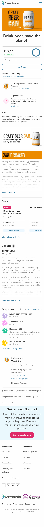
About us (6, 452)
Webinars (27, 463)
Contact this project (19, 378)
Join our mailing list (10, 478)
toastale (16, 383)
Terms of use (6, 504)
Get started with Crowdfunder (13, 76)
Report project (7, 403)
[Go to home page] (10, 3)
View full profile (18, 375)
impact (19, 190)
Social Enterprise (34, 391)
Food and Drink (10, 391)
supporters (10, 60)
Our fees (26, 468)
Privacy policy (18, 504)
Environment (22, 391)
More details (13, 230)
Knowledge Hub (30, 452)
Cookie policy (30, 504)
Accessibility (7, 463)
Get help (26, 457)
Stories (5, 457)
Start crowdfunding (22, 435)
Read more (15, 106)
